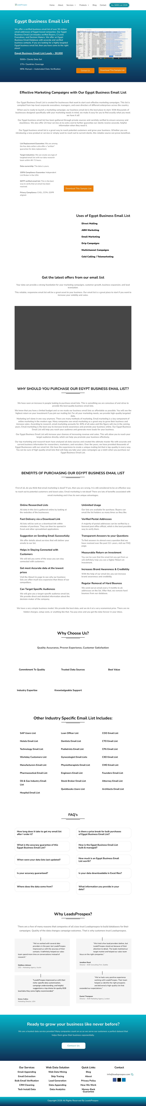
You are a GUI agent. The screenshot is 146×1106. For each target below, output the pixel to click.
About (60, 5)
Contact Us (85, 70)
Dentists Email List (71, 741)
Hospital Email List (30, 792)
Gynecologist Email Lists (74, 757)
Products (83, 5)
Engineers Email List (72, 773)
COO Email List (110, 733)
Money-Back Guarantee (88, 1090)
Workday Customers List (33, 757)
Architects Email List (113, 789)
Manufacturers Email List (33, 765)
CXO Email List (110, 757)
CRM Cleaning (26, 1085)
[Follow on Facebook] (114, 1080)
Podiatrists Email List (72, 749)
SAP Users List (28, 733)
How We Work (88, 1085)
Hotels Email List (29, 741)
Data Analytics (57, 1089)
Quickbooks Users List (73, 789)
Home (52, 5)
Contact (103, 5)
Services (69, 5)
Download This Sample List (112, 70)
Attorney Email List (112, 780)
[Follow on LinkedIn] (124, 1080)
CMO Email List (110, 765)
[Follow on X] (119, 1080)
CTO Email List (110, 741)
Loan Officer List (69, 733)
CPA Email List (110, 749)
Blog (94, 5)
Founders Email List (112, 773)
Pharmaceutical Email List (33, 773)
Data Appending (57, 1085)
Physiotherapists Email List (75, 765)
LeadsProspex (91, 1100)
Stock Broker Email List (73, 780)
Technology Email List (31, 749)
